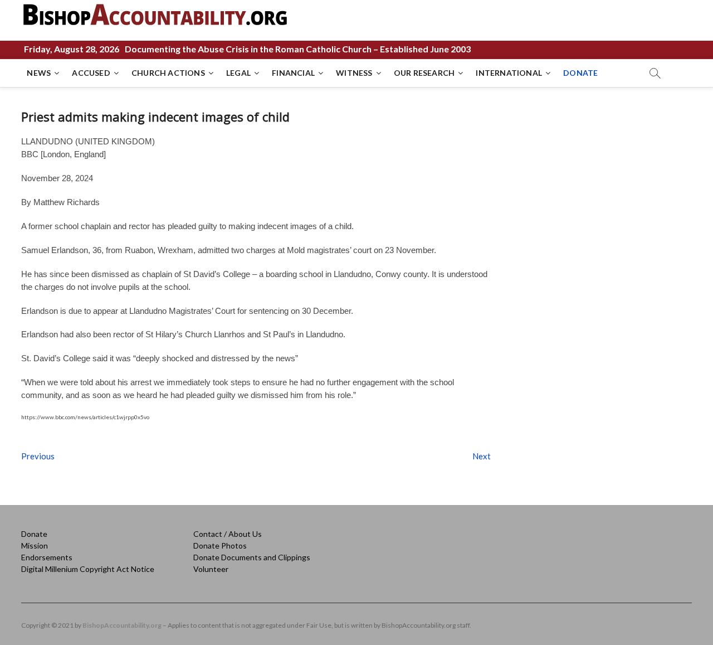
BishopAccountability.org (122, 625)
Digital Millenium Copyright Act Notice (87, 569)
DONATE (580, 72)
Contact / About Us (227, 534)
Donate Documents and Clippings (251, 557)
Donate (34, 534)
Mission (34, 545)
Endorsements (46, 557)
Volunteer (210, 569)
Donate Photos (220, 545)
